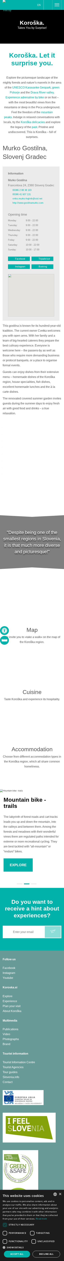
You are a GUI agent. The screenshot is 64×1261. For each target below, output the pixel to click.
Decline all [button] (46, 1254)
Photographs (11, 1039)
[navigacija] (56, 5)
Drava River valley (42, 92)
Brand (6, 1044)
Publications (10, 1029)
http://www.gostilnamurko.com (27, 202)
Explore (7, 996)
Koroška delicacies (33, 122)
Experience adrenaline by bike (25, 97)
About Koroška (12, 1011)
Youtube (8, 977)
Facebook (20, 258)
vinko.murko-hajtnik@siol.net (27, 198)
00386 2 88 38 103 (22, 190)
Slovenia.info (11, 1077)
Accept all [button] (17, 1254)
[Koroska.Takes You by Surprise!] (13, 5)
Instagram (20, 266)
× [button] (60, 1194)
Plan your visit (11, 1006)
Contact (7, 1082)
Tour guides (10, 1072)
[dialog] (32, 1225)
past (34, 127)
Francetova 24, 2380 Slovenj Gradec (31, 185)
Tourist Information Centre (19, 1062)
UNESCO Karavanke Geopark (31, 87)
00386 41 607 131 (21, 194)
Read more (41, 1219)
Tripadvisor (44, 258)
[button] (32, 1247)
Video (6, 1034)
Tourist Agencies (13, 1067)
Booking (43, 266)
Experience (10, 1001)
